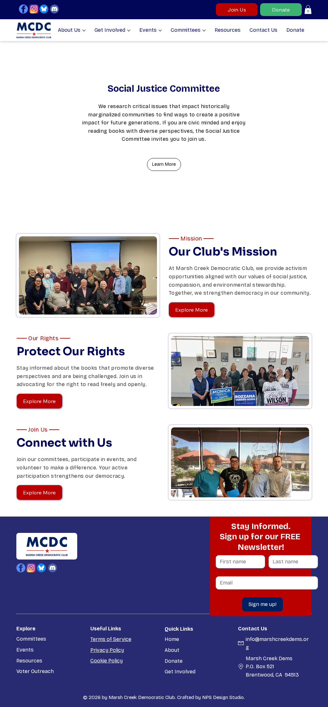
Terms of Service (110, 639)
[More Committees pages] (204, 30)
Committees (31, 639)
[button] (308, 9)
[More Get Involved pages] (128, 30)
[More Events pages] (160, 30)
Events (25, 650)
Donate (174, 661)
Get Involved (180, 672)
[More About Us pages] (84, 30)
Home (172, 639)
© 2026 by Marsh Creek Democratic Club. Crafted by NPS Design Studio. (164, 697)
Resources (29, 661)
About (172, 650)
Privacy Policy (107, 650)
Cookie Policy (106, 661)
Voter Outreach (35, 671)
